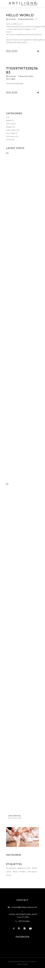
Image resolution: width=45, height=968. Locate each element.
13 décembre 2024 (26, 19)
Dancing (9, 124)
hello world (20, 15)
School (9, 140)
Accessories (11, 868)
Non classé (10, 79)
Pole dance (11, 136)
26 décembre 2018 (14, 818)
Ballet (8, 120)
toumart (12, 19)
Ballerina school (24, 868)
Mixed (15, 872)
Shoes (8, 875)
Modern (22, 872)
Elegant (9, 127)
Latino (8, 872)
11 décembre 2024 (26, 76)
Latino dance (11, 130)
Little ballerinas (14, 816)
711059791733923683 (22, 70)
